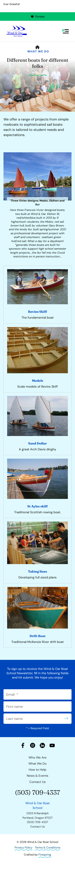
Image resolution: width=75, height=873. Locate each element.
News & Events (37, 776)
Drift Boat (38, 636)
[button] (65, 31)
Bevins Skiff (37, 312)
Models (37, 381)
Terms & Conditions (47, 847)
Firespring (44, 854)
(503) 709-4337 (37, 792)
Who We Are (37, 757)
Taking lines (37, 571)
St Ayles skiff (37, 506)
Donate (39, 16)
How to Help (37, 770)
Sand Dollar (37, 443)
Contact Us (37, 782)
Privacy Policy (23, 847)
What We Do (38, 51)
